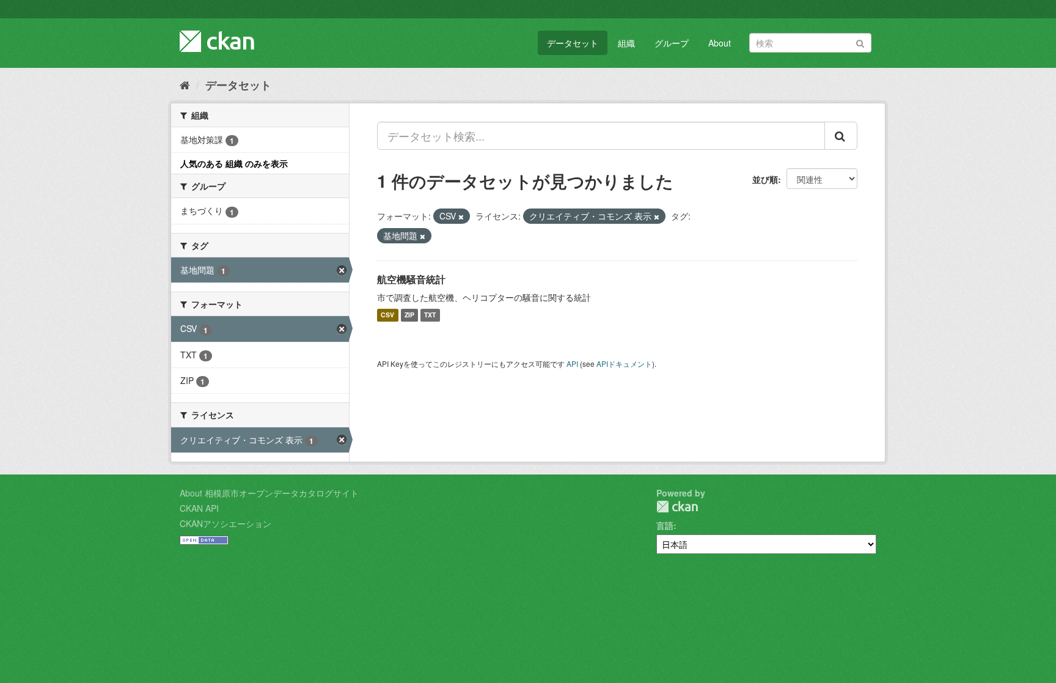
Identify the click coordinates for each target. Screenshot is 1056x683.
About (719, 43)
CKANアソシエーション (225, 523)
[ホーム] (185, 84)
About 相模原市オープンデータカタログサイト (269, 493)
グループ (671, 43)
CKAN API (199, 508)
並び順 (765, 179)
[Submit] (860, 42)
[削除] (461, 216)
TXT (430, 315)
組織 (626, 43)
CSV (387, 315)
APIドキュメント (624, 363)
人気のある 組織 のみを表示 (234, 163)
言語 (664, 525)
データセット (572, 43)
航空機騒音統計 (411, 279)
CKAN (677, 506)
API (572, 363)
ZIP (409, 315)
